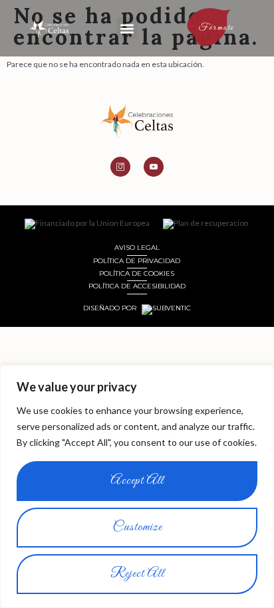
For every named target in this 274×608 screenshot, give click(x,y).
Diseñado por (110, 308)
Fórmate (217, 28)
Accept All (137, 480)
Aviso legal (137, 247)
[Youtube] (154, 167)
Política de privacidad (136, 260)
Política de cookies (136, 273)
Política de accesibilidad (137, 286)
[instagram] (120, 167)
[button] (127, 28)
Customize (137, 527)
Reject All (137, 573)
